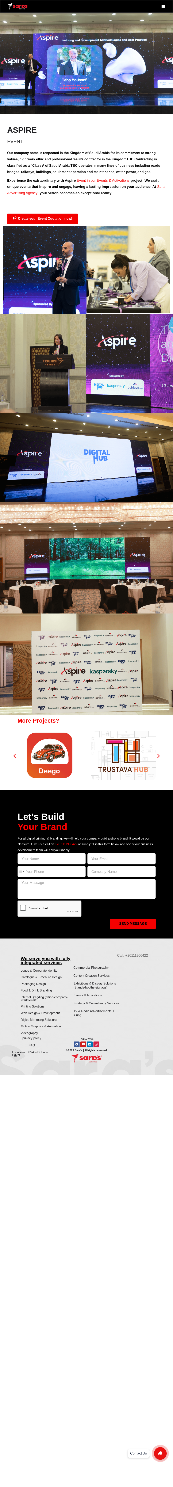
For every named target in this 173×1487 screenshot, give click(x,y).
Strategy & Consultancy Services (96, 1003)
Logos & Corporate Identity (39, 970)
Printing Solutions (33, 1006)
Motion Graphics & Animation (41, 1026)
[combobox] (21, 871)
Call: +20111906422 (132, 955)
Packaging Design (33, 984)
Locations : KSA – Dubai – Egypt (30, 1053)
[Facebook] (77, 1044)
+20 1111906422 (66, 844)
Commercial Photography (91, 967)
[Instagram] (96, 1044)
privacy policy (31, 1038)
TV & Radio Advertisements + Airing (93, 1013)
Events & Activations (87, 995)
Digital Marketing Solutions (39, 1019)
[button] (163, 6)
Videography (29, 1033)
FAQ (32, 1045)
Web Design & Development (40, 1013)
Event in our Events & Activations (103, 181)
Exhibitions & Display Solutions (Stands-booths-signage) (94, 985)
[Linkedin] (90, 1044)
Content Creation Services (91, 975)
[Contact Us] (160, 1453)
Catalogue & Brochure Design (41, 977)
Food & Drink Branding (36, 990)
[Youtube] (83, 1044)
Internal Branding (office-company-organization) (44, 998)
